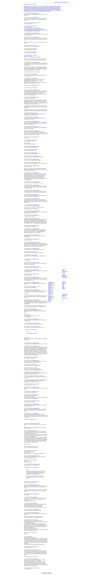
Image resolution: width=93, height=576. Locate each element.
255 (59, 8)
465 (35, 11)
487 (45, 11)
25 (45, 6)
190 (33, 8)
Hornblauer (50, 287)
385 (40, 10)
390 (42, 10)
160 (57, 7)
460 (33, 11)
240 (53, 8)
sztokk (49, 290)
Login (55, 2)
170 (24, 8)
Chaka (49, 300)
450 (28, 11)
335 (55, 9)
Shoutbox (63, 269)
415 (52, 10)
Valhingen (34, 13)
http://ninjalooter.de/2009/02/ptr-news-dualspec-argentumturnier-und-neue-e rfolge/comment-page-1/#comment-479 (36, 30)
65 (58, 6)
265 (26, 9)
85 (27, 7)
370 (33, 10)
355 (26, 10)
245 (55, 8)
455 (30, 11)
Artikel (63, 282)
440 (24, 11)
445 (26, 11)
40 (50, 6)
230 (49, 8)
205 (39, 8)
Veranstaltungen (65, 271)
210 (41, 8)
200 (37, 8)
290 (37, 9)
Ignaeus (49, 293)
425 (56, 10)
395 (44, 10)
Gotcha (49, 288)
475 (39, 11)
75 (24, 7)
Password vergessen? (65, 2)
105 (34, 7)
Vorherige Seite (26, 6)
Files (63, 285)
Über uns (63, 274)
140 (49, 7)
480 (41, 11)
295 (39, 9)
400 (46, 10)
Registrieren (59, 2)
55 (55, 6)
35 (48, 6)
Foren (63, 270)
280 (33, 9)
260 (24, 9)
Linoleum (50, 289)
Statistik (63, 288)
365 (31, 10)
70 (60, 6)
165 (59, 7)
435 (60, 10)
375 (35, 10)
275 (30, 9)
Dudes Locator (64, 276)
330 (53, 9)
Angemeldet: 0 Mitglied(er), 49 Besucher (64, 295)
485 (43, 11)
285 (35, 9)
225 (47, 8)
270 (28, 9)
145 (51, 7)
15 (42, 6)
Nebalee (49, 292)
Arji (33, 25)
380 (37, 10)
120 (40, 7)
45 (52, 6)
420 (54, 10)
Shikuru (49, 298)
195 (35, 8)
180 (28, 8)
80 (26, 7)
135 (47, 7)
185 (30, 8)
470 (37, 11)
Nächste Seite (48, 11)
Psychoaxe (35, 323)
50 (53, 6)
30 (47, 6)
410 (50, 10)
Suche (63, 284)
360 (28, 10)
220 (45, 8)
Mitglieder (64, 275)
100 (32, 7)
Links (63, 286)
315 (47, 9)
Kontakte (63, 283)
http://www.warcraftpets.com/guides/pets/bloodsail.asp (33, 369)
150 (53, 7)
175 (26, 8)
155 (55, 7)
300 (41, 9)
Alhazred (34, 117)
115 (38, 7)
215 (43, 8)
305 (43, 9)
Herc (34, 74)
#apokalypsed (64, 277)
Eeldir (49, 299)
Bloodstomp (50, 296)
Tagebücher (64, 281)
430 (58, 10)
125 (43, 7)
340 (57, 9)
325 (51, 9)
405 (48, 10)
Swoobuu (34, 33)
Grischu (49, 291)
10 (40, 6)
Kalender (63, 272)
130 (45, 7)
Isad (49, 301)
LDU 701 (49, 572)
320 (49, 9)
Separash (49, 297)
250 (57, 8)
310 (45, 9)
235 (51, 8)
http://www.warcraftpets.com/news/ (30, 49)
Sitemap (63, 287)
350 (24, 10)
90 (29, 7)
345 (59, 9)
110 (36, 7)
